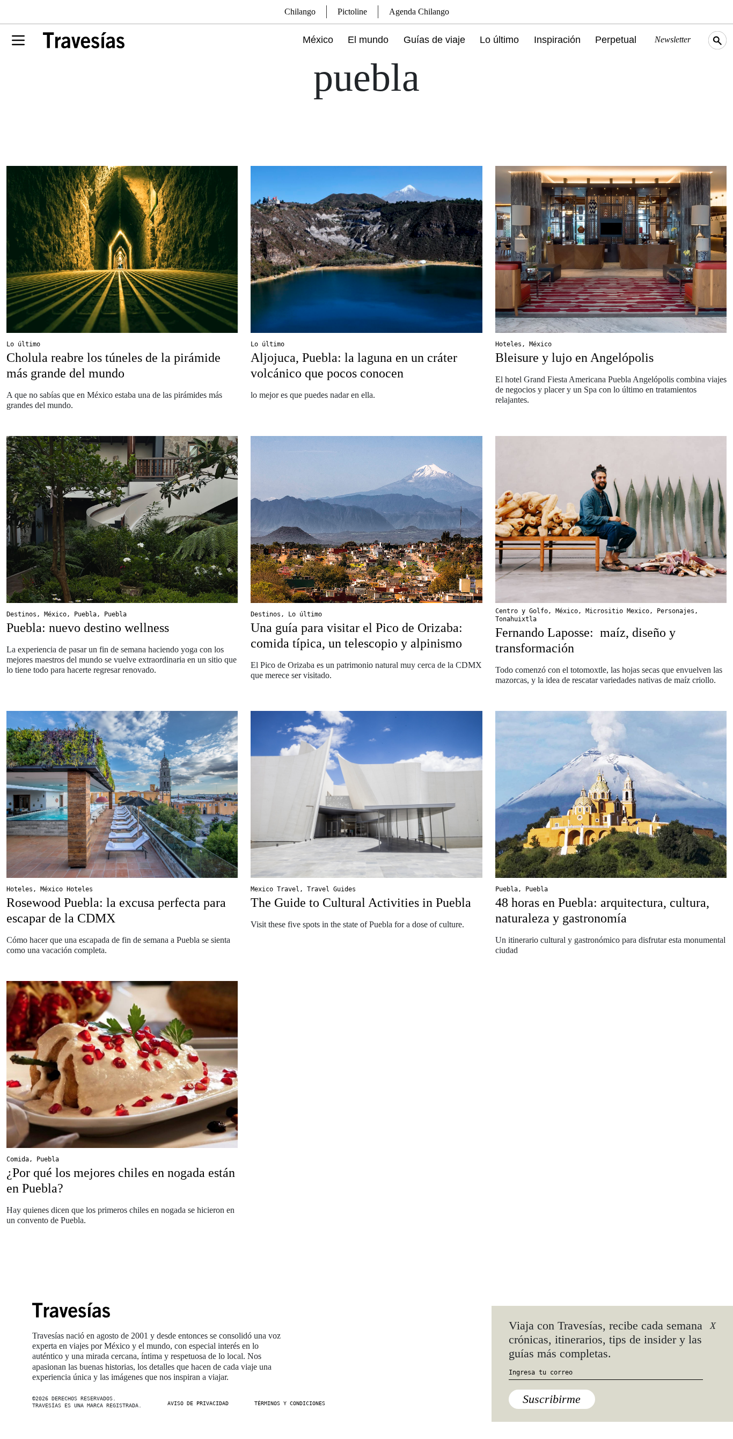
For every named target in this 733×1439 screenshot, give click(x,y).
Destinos (21, 614)
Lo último (499, 39)
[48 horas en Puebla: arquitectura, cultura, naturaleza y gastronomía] (611, 794)
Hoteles (508, 344)
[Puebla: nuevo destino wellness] (122, 519)
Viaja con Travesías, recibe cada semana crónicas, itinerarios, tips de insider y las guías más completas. (605, 1340)
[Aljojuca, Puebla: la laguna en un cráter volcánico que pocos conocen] (366, 249)
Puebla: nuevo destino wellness (87, 628)
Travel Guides (331, 889)
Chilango (300, 11)
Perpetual (615, 39)
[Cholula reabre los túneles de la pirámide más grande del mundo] (122, 249)
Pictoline (352, 11)
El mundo (368, 39)
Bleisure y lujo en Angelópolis (574, 358)
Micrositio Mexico (617, 611)
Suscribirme (552, 1399)
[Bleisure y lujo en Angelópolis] (611, 249)
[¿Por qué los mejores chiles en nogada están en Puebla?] (122, 1064)
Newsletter (673, 39)
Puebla (85, 614)
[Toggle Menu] (18, 40)
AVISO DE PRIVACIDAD (198, 1403)
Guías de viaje (434, 39)
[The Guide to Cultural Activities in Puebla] (366, 794)
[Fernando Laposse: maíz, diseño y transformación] (611, 519)
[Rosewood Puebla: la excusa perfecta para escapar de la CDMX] (122, 794)
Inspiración (557, 39)
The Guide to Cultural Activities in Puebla (361, 903)
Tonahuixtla (516, 619)
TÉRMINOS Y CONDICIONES (289, 1403)
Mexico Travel (275, 889)
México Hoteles (66, 889)
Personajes (675, 611)
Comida (17, 1159)
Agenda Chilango (419, 11)
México (318, 39)
